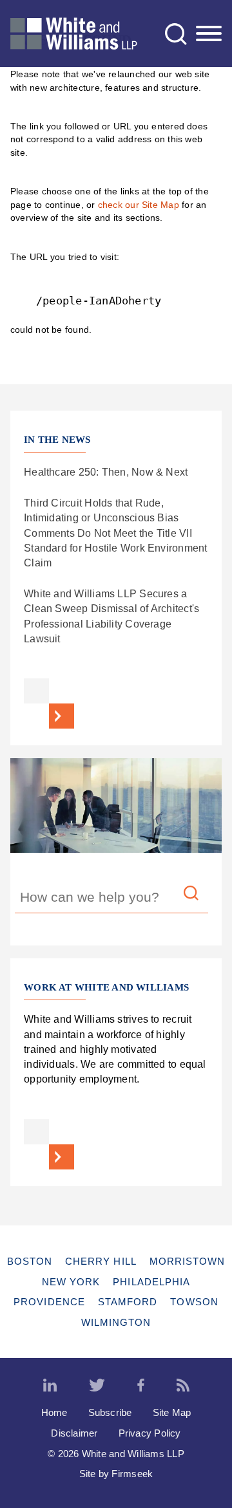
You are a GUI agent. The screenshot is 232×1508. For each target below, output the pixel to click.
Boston (29, 1261)
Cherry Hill (101, 1261)
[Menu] (208, 34)
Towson (194, 1301)
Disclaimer (74, 1433)
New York (71, 1281)
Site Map (172, 1412)
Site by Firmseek (116, 1473)
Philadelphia (151, 1281)
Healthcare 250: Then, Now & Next (106, 472)
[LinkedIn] (50, 1386)
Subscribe (110, 1412)
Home (54, 1412)
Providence (49, 1301)
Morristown (188, 1261)
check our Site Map (138, 205)
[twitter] (97, 1386)
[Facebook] (140, 1386)
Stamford (128, 1301)
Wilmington (116, 1322)
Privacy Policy (150, 1433)
